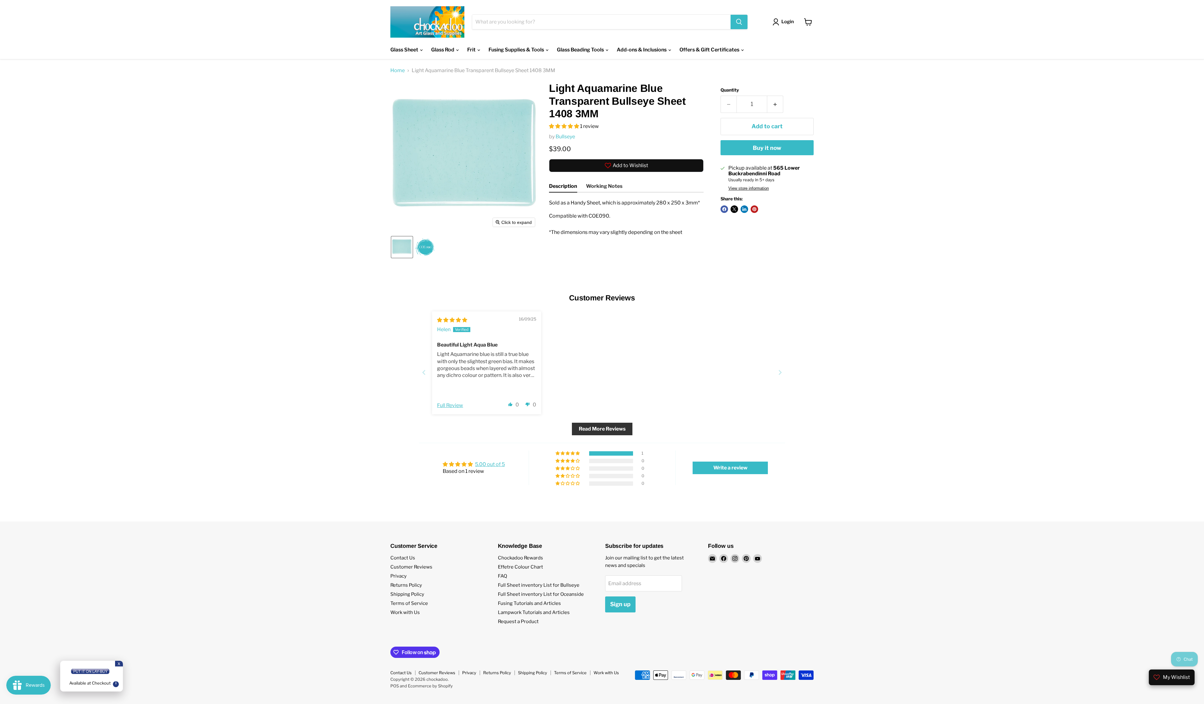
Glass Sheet (404, 50)
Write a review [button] (730, 468)
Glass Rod (443, 50)
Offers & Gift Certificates (709, 50)
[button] (402, 247)
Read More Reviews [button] (602, 429)
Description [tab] (563, 186)
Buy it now (767, 148)
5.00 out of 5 (490, 464)
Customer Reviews (411, 567)
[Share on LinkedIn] (744, 209)
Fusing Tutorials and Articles (529, 603)
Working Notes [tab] (604, 186)
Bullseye (565, 137)
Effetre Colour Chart (520, 567)
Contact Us (402, 558)
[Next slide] (780, 372)
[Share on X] (734, 209)
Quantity (730, 90)
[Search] (739, 22)
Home (397, 70)
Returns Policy (406, 585)
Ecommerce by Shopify (430, 685)
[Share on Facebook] (724, 209)
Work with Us (405, 612)
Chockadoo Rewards (520, 558)
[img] (452, 320)
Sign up (620, 604)
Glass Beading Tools (581, 50)
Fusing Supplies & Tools (516, 50)
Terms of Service (409, 603)
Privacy (398, 576)
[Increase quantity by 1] (775, 104)
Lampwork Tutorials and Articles (534, 612)
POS (394, 685)
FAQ (502, 576)
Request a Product (518, 621)
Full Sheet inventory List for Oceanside (541, 594)
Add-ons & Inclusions (642, 50)
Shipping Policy (407, 594)
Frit (472, 50)
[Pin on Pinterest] (754, 209)
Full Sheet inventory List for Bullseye (538, 585)
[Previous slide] (424, 372)
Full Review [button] (450, 405)
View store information (748, 188)
